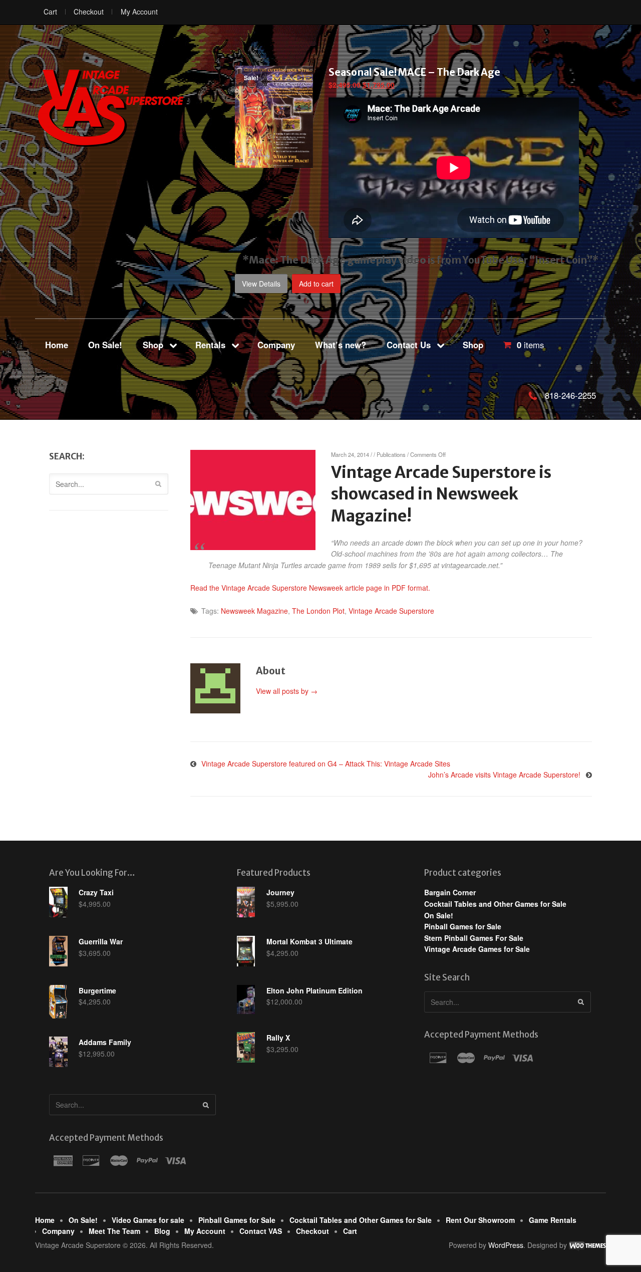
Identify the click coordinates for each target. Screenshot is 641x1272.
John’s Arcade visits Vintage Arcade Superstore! (504, 775)
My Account (139, 12)
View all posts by (286, 691)
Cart (50, 12)
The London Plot (318, 611)
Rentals (210, 345)
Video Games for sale (148, 1220)
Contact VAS (260, 1231)
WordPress (505, 1245)
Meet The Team (114, 1231)
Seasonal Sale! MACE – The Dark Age (414, 72)
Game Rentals (552, 1220)
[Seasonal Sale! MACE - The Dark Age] (274, 162)
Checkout (89, 12)
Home (56, 345)
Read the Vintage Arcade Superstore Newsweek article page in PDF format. (310, 588)
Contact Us (409, 345)
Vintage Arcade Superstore (391, 611)
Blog (162, 1231)
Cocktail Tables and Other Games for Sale (495, 904)
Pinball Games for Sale (462, 926)
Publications (391, 454)
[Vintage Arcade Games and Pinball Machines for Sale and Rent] (110, 107)
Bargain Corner (450, 892)
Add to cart (316, 284)
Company (276, 345)
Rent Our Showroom (480, 1220)
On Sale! (105, 345)
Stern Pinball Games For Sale (473, 938)
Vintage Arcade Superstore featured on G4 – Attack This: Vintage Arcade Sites (325, 763)
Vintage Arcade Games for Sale (477, 949)
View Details (261, 284)
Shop (153, 345)
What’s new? (340, 345)
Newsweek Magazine (254, 611)
